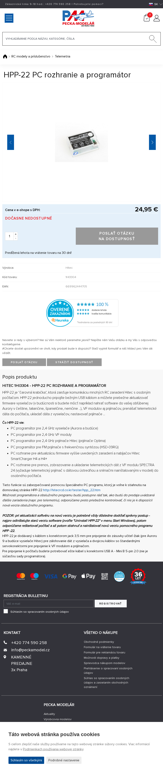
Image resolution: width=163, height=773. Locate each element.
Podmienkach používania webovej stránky (53, 749)
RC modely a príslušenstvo (30, 56)
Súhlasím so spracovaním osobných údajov (39, 612)
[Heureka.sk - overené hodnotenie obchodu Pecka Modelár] (82, 312)
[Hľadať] (153, 40)
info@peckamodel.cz (30, 650)
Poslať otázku (24, 362)
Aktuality (49, 714)
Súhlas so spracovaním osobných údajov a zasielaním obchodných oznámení (106, 682)
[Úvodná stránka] (5, 56)
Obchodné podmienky (99, 642)
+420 (58, 4)
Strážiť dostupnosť (74, 362)
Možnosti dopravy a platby (101, 658)
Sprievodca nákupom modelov (104, 663)
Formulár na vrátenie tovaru (102, 647)
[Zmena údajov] (156, 20)
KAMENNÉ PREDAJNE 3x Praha (21, 663)
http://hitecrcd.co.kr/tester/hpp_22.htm (71, 490)
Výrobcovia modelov (58, 719)
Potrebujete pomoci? (89, 4)
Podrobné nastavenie (63, 760)
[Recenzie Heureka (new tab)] (119, 576)
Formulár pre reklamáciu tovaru (104, 652)
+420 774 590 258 (29, 642)
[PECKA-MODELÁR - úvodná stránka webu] (60, 18)
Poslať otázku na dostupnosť (117, 236)
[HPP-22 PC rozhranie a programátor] (81, 142)
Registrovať (110, 603)
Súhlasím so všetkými (26, 760)
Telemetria (62, 56)
